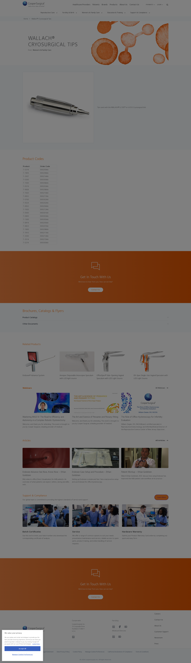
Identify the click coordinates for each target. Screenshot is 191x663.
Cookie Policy (36, 644)
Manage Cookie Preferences (22, 654)
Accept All (22, 649)
